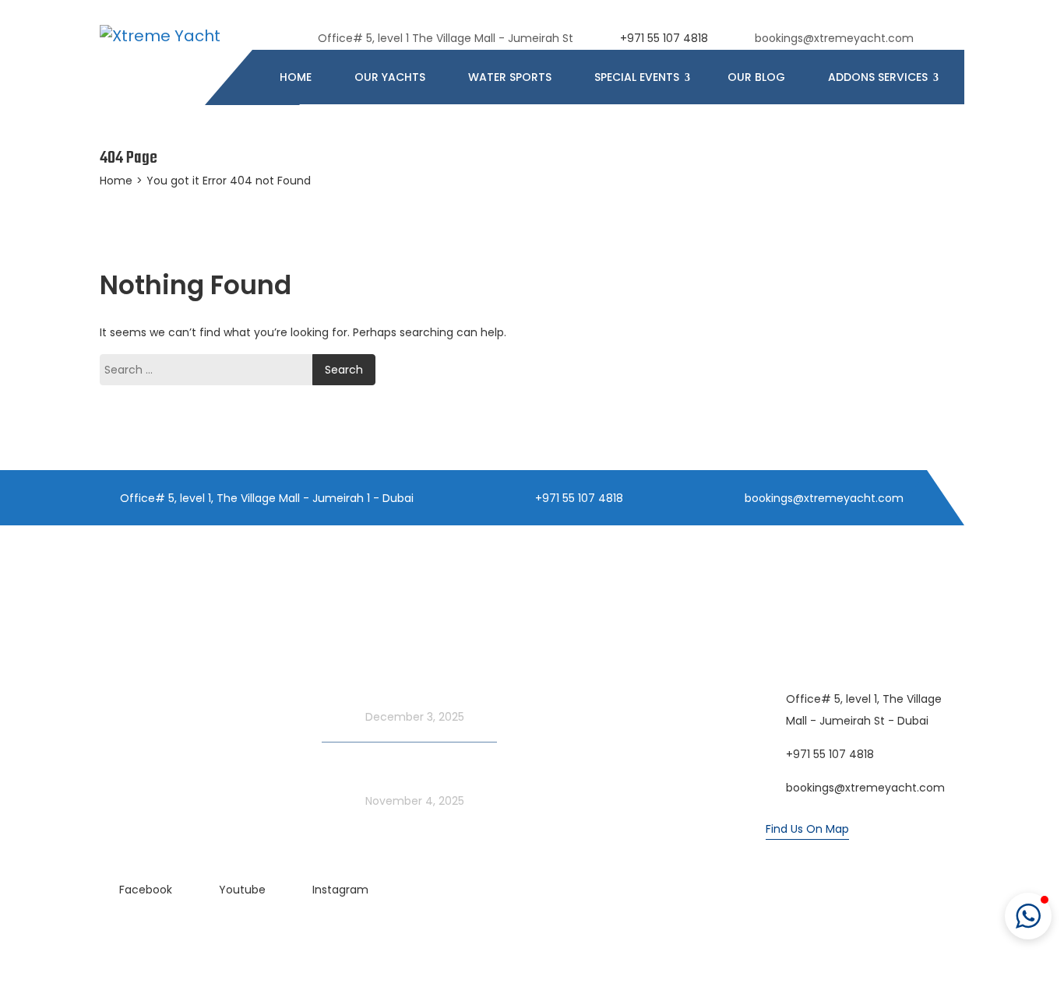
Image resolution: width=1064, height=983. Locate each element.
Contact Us (574, 753)
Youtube (242, 889)
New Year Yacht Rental (162, 753)
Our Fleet (125, 660)
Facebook (145, 889)
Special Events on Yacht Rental (184, 722)
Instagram (340, 889)
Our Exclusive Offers (155, 691)
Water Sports (509, 77)
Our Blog (756, 77)
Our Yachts (389, 77)
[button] (1028, 916)
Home (296, 77)
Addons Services (588, 660)
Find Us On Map (807, 829)
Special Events (638, 77)
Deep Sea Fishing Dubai (607, 691)
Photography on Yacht (605, 722)
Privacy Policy (580, 784)
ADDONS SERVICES (879, 77)
